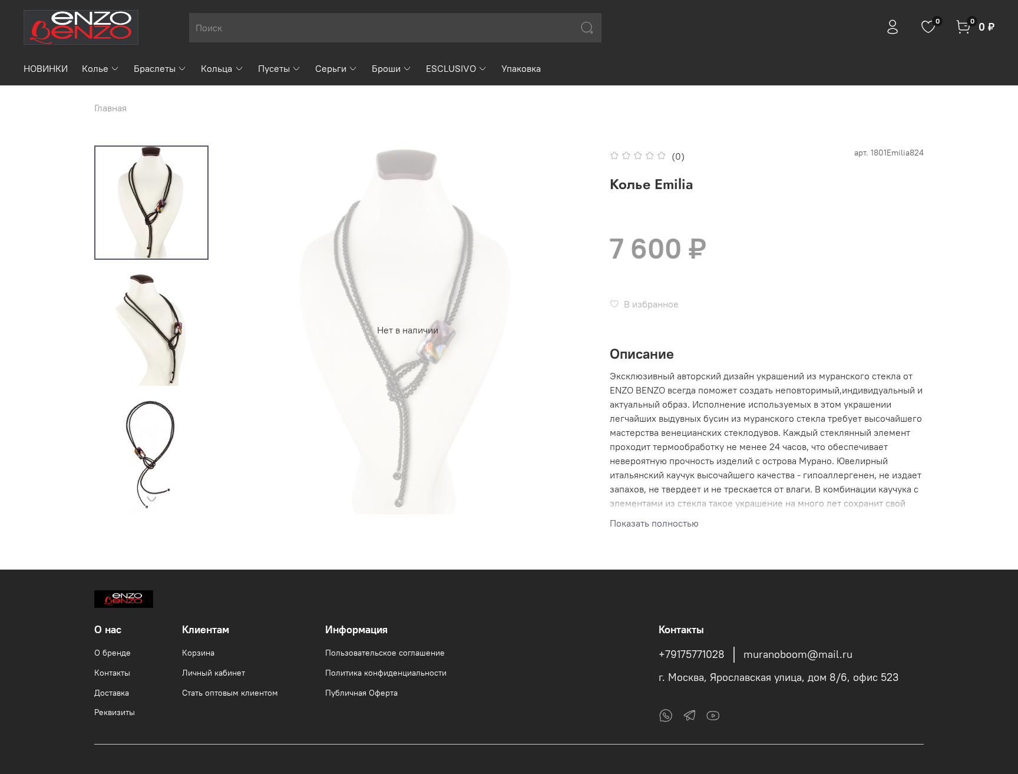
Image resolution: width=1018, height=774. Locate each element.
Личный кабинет (213, 672)
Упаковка (521, 68)
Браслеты (155, 68)
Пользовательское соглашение (385, 652)
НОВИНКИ (46, 68)
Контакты (112, 672)
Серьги (330, 68)
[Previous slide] (247, 330)
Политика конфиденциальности (386, 672)
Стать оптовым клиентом (230, 692)
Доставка (111, 692)
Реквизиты (114, 712)
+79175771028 (692, 654)
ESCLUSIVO (451, 68)
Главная (110, 108)
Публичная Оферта (361, 692)
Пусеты (274, 68)
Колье (95, 68)
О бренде (112, 652)
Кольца (216, 68)
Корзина (198, 652)
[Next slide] (151, 499)
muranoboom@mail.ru (797, 654)
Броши (386, 68)
